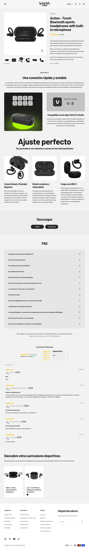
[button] (54, 34)
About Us (43, 518)
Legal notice (24, 528)
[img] (10, 369)
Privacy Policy (24, 524)
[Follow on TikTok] (18, 539)
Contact (42, 514)
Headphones (8, 514)
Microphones (8, 524)
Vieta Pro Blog (24, 514)
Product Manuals (45, 524)
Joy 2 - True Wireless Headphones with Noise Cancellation (34, 490)
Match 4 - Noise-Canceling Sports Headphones (11, 490)
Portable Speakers (9, 518)
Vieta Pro (53, 13)
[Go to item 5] (35, 60)
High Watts (7, 521)
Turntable (7, 528)
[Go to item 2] (14, 60)
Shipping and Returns (46, 521)
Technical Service (45, 531)
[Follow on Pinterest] (10, 539)
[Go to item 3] (21, 60)
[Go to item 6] (41, 60)
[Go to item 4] (28, 60)
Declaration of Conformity (28, 518)
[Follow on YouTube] (14, 539)
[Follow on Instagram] (5, 539)
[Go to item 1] (7, 60)
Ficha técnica (51, 226)
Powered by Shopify (19, 545)
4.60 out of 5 (33, 354)
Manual (37, 226)
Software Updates (45, 528)
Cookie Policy (24, 521)
